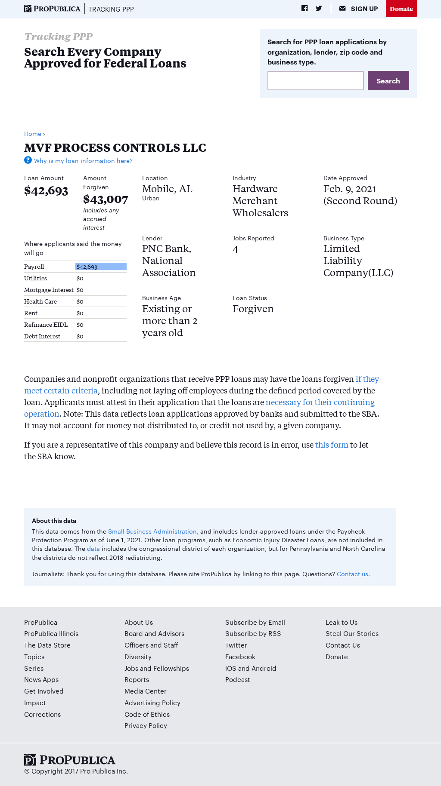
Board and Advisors (154, 633)
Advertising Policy (152, 702)
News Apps (41, 679)
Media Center (145, 690)
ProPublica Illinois (51, 633)
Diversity (138, 656)
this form (331, 444)
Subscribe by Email (255, 621)
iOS (230, 667)
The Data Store (47, 644)
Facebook (240, 656)
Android (264, 667)
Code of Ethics (147, 713)
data (93, 548)
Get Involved (44, 690)
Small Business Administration (152, 531)
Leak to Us (341, 621)
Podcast (237, 679)
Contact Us (343, 644)
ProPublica (40, 621)
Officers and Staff (151, 644)
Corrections (42, 713)
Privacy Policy (145, 725)
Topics (34, 656)
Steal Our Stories (352, 633)
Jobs (131, 667)
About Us (138, 621)
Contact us (352, 573)
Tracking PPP (111, 8)
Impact (35, 702)
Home (32, 133)
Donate (401, 8)
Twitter (236, 644)
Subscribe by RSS (253, 633)
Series (33, 667)
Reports (136, 679)
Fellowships (171, 667)
